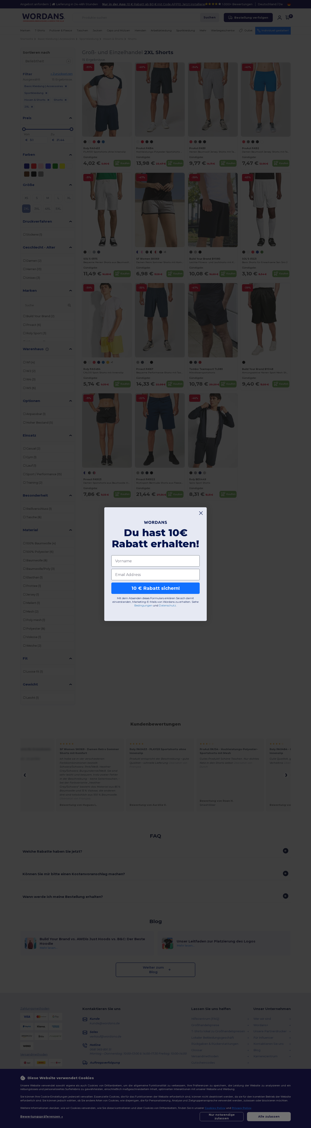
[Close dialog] (201, 513)
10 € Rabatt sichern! (155, 588)
